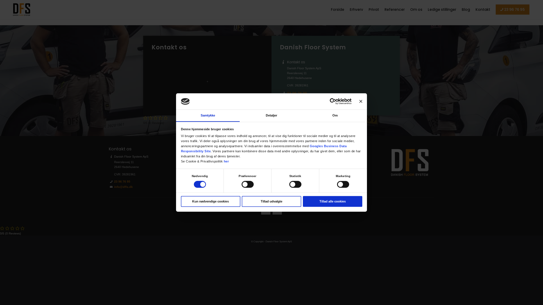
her (226, 161)
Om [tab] (335, 115)
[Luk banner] (360, 101)
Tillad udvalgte (271, 201)
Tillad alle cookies (332, 201)
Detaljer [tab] (271, 115)
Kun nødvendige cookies (210, 201)
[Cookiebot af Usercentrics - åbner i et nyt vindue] (332, 101)
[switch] (248, 184)
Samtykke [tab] (208, 115)
